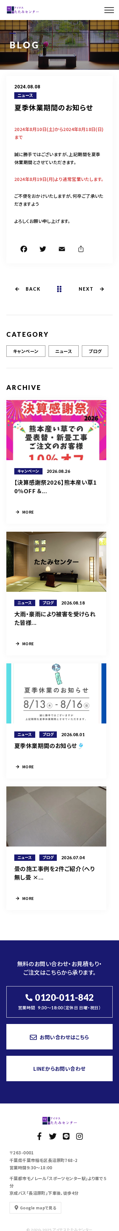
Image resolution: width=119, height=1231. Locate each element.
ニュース (25, 95)
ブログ (95, 351)
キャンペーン (26, 351)
